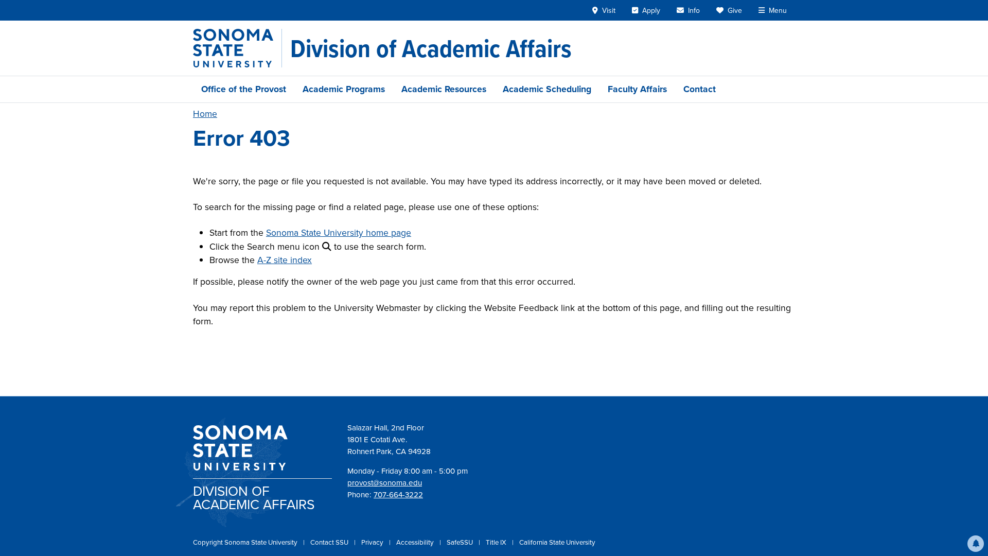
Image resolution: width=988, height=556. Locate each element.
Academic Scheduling (547, 89)
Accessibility (415, 542)
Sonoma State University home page (338, 232)
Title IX (497, 542)
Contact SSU (330, 542)
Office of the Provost (243, 89)
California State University (557, 542)
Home (205, 113)
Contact (699, 89)
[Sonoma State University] (237, 48)
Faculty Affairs (637, 89)
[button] (975, 543)
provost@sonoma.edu (384, 483)
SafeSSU (460, 542)
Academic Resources (443, 89)
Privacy (373, 542)
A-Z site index (284, 260)
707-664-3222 (398, 494)
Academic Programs (344, 89)
